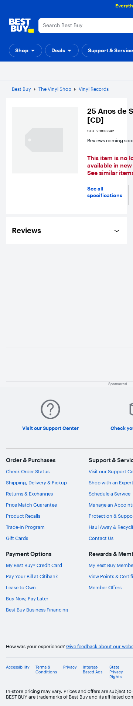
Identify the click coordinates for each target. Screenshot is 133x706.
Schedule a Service (109, 494)
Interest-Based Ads (92, 669)
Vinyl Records (94, 89)
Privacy (70, 667)
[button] (25, 50)
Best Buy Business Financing (37, 610)
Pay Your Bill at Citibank (32, 576)
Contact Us (101, 538)
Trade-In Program (25, 527)
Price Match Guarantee (31, 505)
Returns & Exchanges (29, 494)
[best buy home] (21, 25)
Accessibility (18, 667)
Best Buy (21, 89)
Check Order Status (28, 471)
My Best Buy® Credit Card (34, 565)
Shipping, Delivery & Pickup (36, 482)
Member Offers (105, 587)
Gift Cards (17, 538)
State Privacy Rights (116, 672)
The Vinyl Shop (54, 89)
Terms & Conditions (46, 669)
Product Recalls (23, 516)
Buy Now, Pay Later (27, 598)
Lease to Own (21, 587)
